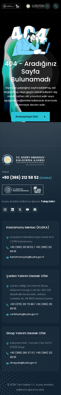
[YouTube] (27, 210)
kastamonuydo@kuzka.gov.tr (27, 257)
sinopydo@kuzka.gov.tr (23, 362)
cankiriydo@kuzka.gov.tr (24, 314)
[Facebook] (35, 210)
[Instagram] (5, 210)
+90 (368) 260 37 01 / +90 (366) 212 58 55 (31, 355)
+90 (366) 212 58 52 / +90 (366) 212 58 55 (31, 249)
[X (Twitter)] (20, 210)
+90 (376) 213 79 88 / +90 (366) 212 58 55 (31, 306)
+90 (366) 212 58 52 (27, 177)
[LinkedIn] (12, 210)
